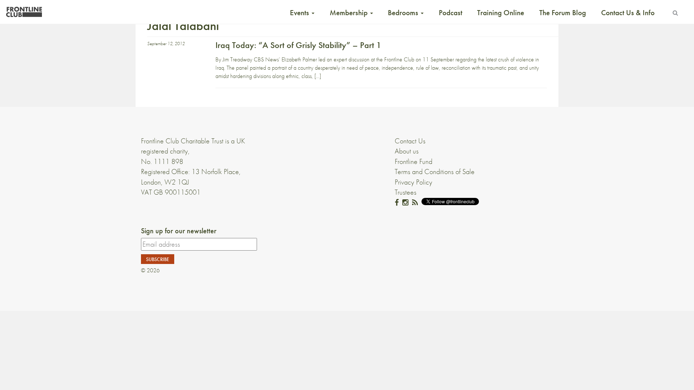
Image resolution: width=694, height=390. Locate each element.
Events (300, 12)
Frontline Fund (413, 161)
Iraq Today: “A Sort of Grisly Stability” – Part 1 (298, 45)
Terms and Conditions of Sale (435, 171)
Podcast (450, 12)
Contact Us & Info (628, 12)
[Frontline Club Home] (24, 10)
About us (407, 151)
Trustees (405, 192)
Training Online (500, 12)
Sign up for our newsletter (179, 230)
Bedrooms (404, 12)
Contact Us (410, 141)
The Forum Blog (562, 12)
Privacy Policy (413, 182)
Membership (349, 12)
